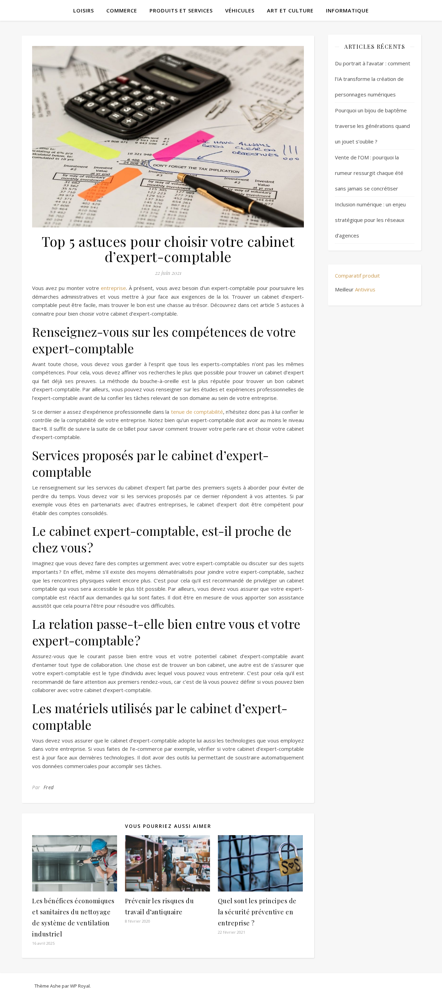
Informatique (347, 10)
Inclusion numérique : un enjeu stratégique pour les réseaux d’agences (370, 220)
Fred (49, 787)
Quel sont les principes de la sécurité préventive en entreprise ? (257, 912)
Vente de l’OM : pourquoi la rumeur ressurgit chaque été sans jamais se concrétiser (369, 173)
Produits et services (181, 10)
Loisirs (83, 10)
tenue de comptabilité (197, 411)
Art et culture (290, 10)
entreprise (113, 287)
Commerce (121, 10)
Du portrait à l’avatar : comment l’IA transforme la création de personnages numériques (372, 79)
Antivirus (365, 289)
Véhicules (239, 10)
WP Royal (80, 986)
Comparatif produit (357, 275)
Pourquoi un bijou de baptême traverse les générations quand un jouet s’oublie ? (372, 126)
